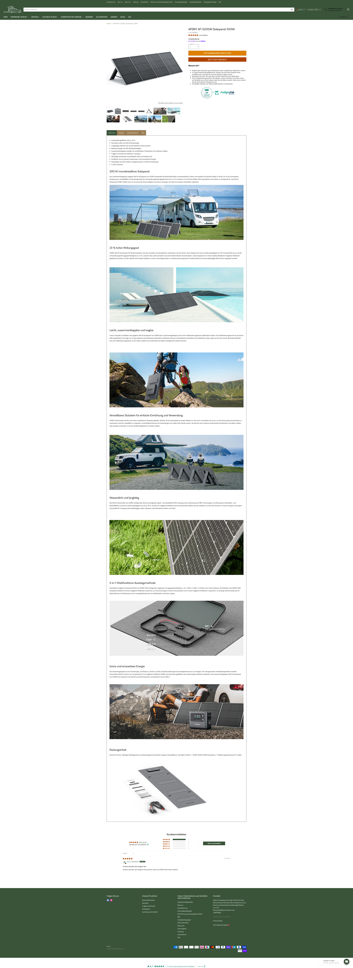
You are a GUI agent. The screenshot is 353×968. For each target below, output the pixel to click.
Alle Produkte (101, 17)
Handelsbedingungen (196, 2)
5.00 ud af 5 (143, 842)
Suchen (108, 946)
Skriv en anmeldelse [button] (214, 843)
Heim (6, 17)
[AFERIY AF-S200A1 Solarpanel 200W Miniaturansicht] (110, 111)
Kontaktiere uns (111, 2)
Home (109, 24)
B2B (220, 2)
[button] (193, 35)
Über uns (120, 2)
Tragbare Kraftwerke (148, 906)
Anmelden (344, 17)
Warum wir (128, 2)
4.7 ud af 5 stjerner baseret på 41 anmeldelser (181, 966)
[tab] (112, 132)
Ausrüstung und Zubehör (71, 17)
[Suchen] (292, 9)
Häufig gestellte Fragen (210, 2)
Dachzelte (145, 903)
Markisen (89, 17)
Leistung (35, 17)
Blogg (122, 17)
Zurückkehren (144, 2)
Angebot (114, 17)
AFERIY (195, 33)
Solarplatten (146, 909)
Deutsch (301, 9)
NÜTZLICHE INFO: (183, 923)
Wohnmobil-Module (19, 17)
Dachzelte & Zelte (49, 17)
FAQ (129, 17)
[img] (128, 859)
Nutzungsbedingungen (181, 2)
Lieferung (135, 2)
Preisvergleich (182, 929)
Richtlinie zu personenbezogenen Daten (161, 2)
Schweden (313, 9)
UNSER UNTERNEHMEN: (185, 902)
